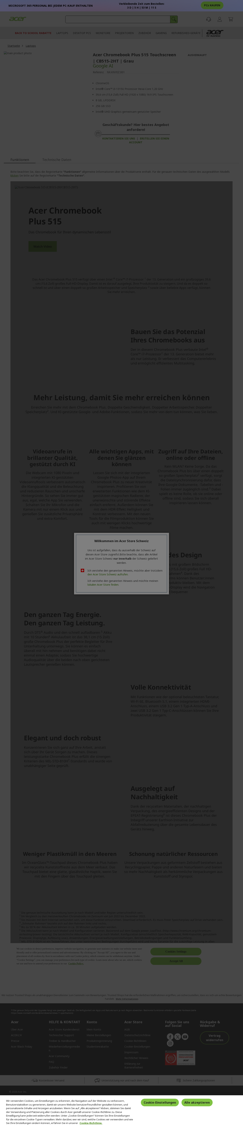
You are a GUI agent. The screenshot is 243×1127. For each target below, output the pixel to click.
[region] (121, 1111)
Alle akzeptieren (197, 1102)
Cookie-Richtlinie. (91, 1123)
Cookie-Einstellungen (160, 1102)
